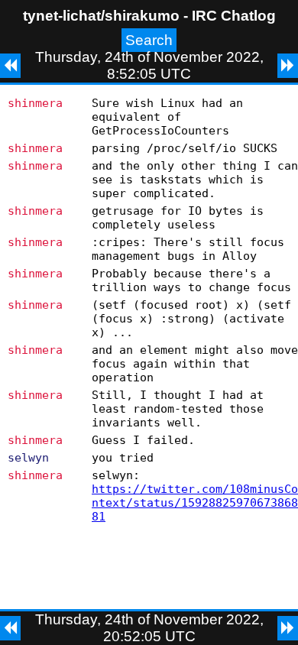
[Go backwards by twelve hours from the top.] (10, 65)
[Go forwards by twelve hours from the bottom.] (287, 628)
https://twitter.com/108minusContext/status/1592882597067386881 (195, 502)
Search (149, 40)
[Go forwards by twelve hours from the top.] (287, 65)
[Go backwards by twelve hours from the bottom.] (10, 628)
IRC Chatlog (234, 16)
